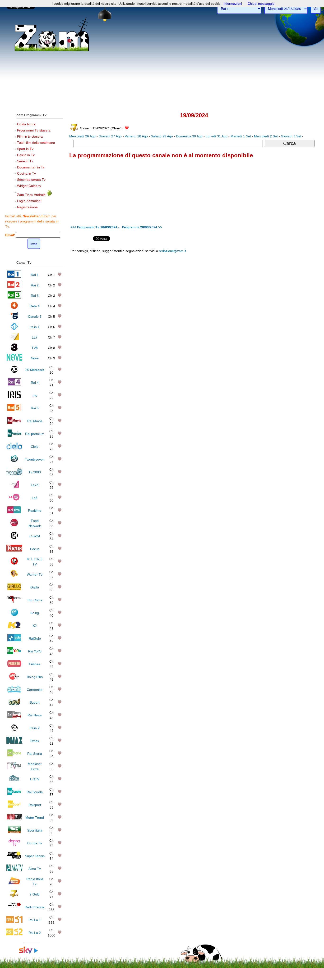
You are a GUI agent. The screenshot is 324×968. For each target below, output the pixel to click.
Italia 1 (35, 327)
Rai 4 (35, 382)
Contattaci (213, 286)
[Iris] (14, 397)
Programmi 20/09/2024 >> (142, 227)
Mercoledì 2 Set (266, 136)
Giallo (34, 587)
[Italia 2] (14, 730)
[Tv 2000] (14, 474)
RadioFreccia (35, 907)
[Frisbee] (14, 666)
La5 (34, 498)
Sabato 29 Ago (162, 136)
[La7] (14, 339)
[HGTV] (14, 781)
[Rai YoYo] (14, 653)
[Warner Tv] (14, 576)
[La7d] (14, 487)
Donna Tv (34, 843)
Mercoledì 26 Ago (82, 136)
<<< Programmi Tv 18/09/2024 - (95, 227)
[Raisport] (14, 806)
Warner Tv (34, 574)
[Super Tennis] (14, 857)
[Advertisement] (162, 73)
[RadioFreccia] (14, 909)
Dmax (34, 741)
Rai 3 (35, 296)
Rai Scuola (35, 792)
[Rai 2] (14, 287)
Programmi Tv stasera (34, 130)
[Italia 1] (14, 328)
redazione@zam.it (172, 251)
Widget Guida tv (29, 186)
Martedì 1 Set (241, 136)
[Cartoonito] (14, 691)
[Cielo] (14, 448)
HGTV (34, 779)
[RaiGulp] (14, 640)
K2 (35, 626)
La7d (34, 485)
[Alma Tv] (14, 870)
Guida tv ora (26, 124)
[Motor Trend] (14, 819)
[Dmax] (14, 742)
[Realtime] (14, 512)
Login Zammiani (29, 201)
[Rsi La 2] (14, 934)
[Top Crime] (14, 602)
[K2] (14, 627)
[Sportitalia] (14, 832)
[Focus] (14, 550)
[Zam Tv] (52, 51)
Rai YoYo (35, 651)
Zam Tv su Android (31, 195)
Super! (35, 702)
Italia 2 (35, 728)
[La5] (14, 499)
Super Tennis (35, 856)
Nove (35, 358)
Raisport (34, 805)
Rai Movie (34, 421)
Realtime (34, 510)
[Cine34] (14, 538)
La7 (34, 337)
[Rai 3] (14, 297)
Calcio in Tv (26, 155)
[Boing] (14, 614)
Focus (34, 549)
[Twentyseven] (14, 461)
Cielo (34, 446)
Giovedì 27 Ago (110, 136)
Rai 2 (35, 285)
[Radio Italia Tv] (14, 883)
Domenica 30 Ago (189, 136)
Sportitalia (34, 830)
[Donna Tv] (14, 845)
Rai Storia (34, 753)
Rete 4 (35, 306)
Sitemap (244, 286)
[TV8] (14, 349)
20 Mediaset (34, 370)
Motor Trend (34, 817)
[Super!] (14, 704)
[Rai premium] (14, 435)
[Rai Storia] (14, 755)
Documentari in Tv (31, 167)
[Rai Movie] (14, 423)
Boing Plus (35, 677)
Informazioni (232, 3)
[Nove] (14, 360)
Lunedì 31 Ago (216, 136)
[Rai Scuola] (14, 794)
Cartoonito (34, 690)
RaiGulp (35, 638)
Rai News (35, 715)
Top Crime (34, 600)
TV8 (35, 348)
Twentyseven (35, 459)
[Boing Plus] (14, 678)
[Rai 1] (14, 276)
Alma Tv (34, 869)
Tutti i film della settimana (36, 143)
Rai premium (34, 434)
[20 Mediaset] (14, 371)
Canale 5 (35, 316)
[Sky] (31, 952)
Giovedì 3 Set (291, 136)
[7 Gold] (14, 896)
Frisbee (34, 664)
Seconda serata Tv (31, 179)
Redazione (229, 286)
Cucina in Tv (26, 173)
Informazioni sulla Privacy (268, 286)
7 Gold (35, 894)
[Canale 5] (14, 318)
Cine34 (34, 536)
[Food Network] (14, 525)
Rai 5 (35, 408)
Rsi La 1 (34, 920)
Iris (34, 395)
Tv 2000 (34, 472)
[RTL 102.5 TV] (14, 563)
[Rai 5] (14, 410)
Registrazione (27, 207)
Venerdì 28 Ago (136, 136)
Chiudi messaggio (261, 3)
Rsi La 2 (34, 933)
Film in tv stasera (30, 136)
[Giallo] (14, 589)
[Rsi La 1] (14, 921)
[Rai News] (14, 717)
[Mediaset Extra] (14, 768)
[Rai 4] (14, 384)
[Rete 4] (14, 308)
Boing (34, 613)
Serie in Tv (25, 161)
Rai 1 (35, 275)
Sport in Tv (25, 149)
